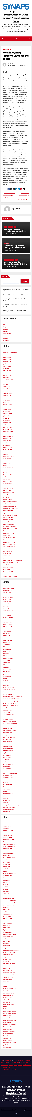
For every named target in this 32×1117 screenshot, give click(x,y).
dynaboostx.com (7, 422)
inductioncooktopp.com (9, 544)
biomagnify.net (6, 811)
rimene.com (6, 981)
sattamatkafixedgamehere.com (11, 526)
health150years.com (8, 869)
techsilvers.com (7, 755)
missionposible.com (8, 1022)
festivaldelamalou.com (9, 844)
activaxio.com (6, 445)
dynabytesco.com (7, 447)
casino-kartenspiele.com (9, 900)
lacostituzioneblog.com (9, 784)
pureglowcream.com (8, 948)
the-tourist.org (6, 889)
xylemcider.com (7, 795)
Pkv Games (5, 49)
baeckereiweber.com (8, 588)
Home (16, 1113)
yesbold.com (6, 608)
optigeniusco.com (7, 397)
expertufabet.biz (7, 638)
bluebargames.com (8, 842)
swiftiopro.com (6, 434)
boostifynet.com (7, 409)
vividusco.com (6, 384)
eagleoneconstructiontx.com (10, 508)
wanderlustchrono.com (9, 476)
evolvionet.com (7, 366)
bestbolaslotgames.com (9, 524)
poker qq (14, 1067)
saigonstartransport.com (9, 963)
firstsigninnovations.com (9, 846)
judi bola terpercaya (18, 1060)
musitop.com (6, 780)
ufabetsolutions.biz (8, 658)
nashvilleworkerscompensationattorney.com (14, 560)
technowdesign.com (8, 719)
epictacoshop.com (7, 970)
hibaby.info (5, 531)
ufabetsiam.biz (6, 642)
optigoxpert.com (7, 416)
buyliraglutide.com (7, 626)
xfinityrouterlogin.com (8, 1027)
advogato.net (6, 891)
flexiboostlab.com (7, 429)
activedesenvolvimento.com (10, 515)
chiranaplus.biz (7, 990)
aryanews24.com (7, 710)
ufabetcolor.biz (6, 651)
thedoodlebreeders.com (9, 748)
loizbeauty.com (7, 916)
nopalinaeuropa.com (8, 809)
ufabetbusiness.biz (8, 647)
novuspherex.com (7, 400)
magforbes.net (6, 880)
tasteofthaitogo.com (8, 954)
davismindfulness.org (8, 569)
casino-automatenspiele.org (10, 902)
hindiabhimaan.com (8, 1036)
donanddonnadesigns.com (10, 506)
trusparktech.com (7, 404)
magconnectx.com (7, 551)
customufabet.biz (7, 669)
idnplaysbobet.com (8, 519)
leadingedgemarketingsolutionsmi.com (13, 696)
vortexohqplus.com (8, 431)
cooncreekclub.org (7, 832)
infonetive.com (6, 968)
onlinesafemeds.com (8, 628)
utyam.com (5, 782)
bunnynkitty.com (7, 957)
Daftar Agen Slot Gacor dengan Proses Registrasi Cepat (16, 18)
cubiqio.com (6, 454)
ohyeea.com (6, 786)
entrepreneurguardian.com (10, 528)
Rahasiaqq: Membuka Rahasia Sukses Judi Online (15, 263)
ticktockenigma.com (8, 483)
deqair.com (5, 753)
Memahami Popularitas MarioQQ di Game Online (14, 247)
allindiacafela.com (7, 1009)
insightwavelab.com (8, 467)
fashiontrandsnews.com (9, 689)
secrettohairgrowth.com (9, 952)
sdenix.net (5, 884)
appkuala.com (6, 943)
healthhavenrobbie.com (9, 504)
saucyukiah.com (7, 823)
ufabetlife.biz (6, 656)
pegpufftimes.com (7, 835)
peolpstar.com (6, 855)
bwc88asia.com (7, 739)
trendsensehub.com (8, 481)
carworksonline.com (8, 860)
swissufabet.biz (7, 644)
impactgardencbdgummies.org (11, 804)
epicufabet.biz (6, 674)
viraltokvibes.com (7, 875)
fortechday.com (7, 573)
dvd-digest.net (6, 986)
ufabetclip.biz (6, 635)
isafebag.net (6, 893)
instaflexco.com (7, 425)
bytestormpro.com (7, 474)
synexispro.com (7, 553)
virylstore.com (6, 864)
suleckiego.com (7, 1047)
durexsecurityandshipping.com (11, 721)
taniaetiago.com (7, 798)
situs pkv (5, 327)
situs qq (3, 1062)
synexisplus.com (7, 368)
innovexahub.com (7, 375)
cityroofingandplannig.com (10, 723)
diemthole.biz (6, 925)
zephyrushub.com (7, 359)
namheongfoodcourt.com (9, 995)
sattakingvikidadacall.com (9, 522)
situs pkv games (24, 1062)
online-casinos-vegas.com (10, 1024)
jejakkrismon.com (7, 923)
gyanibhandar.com (7, 631)
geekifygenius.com (8, 488)
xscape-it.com (6, 712)
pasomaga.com (7, 802)
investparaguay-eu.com (9, 737)
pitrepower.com (7, 1015)
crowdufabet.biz (7, 683)
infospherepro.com (8, 458)
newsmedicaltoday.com (9, 546)
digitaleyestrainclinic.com (9, 1020)
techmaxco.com (7, 440)
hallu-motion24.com (8, 1002)
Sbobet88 (12, 259)
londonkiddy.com (7, 564)
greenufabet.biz (7, 649)
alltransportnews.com (8, 687)
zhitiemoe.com (6, 789)
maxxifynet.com (7, 373)
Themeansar (28, 1110)
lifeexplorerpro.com (8, 470)
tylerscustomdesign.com (9, 857)
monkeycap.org (7, 882)
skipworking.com (7, 914)
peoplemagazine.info (8, 590)
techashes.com (7, 592)
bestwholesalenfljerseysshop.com (12, 701)
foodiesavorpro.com (8, 461)
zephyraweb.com (7, 393)
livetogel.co (6, 497)
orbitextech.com (7, 490)
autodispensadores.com (9, 542)
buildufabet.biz (6, 685)
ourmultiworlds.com (8, 830)
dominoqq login (7, 333)
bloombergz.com (7, 896)
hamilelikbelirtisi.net (8, 436)
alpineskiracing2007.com (9, 1011)
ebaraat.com (6, 613)
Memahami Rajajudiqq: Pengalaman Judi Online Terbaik (14, 231)
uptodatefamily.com (8, 777)
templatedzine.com (8, 762)
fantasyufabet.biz (7, 640)
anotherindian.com (8, 793)
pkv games (27, 1060)
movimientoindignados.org (10, 773)
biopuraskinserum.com (9, 972)
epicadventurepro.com (8, 465)
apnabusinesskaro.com (9, 1045)
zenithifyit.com (6, 388)
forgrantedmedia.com (8, 853)
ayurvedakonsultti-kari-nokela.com (12, 705)
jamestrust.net (6, 909)
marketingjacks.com (8, 1029)
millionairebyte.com (8, 571)
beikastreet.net (6, 826)
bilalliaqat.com (6, 540)
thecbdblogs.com (7, 1040)
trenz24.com (6, 911)
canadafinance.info (8, 977)
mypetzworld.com (7, 732)
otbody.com (6, 907)
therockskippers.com (8, 1004)
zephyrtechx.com (7, 413)
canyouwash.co (7, 595)
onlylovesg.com (7, 513)
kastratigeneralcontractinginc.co (11, 698)
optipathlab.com (7, 361)
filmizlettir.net (6, 828)
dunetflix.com (6, 771)
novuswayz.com (7, 418)
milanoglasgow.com (8, 997)
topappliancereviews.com (9, 1031)
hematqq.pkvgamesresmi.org (8, 1069)
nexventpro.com (7, 411)
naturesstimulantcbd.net (9, 807)
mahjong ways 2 (18, 1065)
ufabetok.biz (6, 678)
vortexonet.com (7, 370)
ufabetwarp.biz (6, 633)
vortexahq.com (6, 386)
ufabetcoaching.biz (8, 567)
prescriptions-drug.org (8, 871)
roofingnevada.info (8, 549)
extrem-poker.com (7, 741)
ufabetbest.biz (6, 665)
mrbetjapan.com (7, 939)
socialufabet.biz (7, 660)
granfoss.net (6, 1006)
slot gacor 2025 (8, 1060)
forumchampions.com (8, 839)
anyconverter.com (7, 918)
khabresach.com (7, 1038)
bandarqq (5, 329)
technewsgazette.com (8, 932)
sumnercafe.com (7, 768)
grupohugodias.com (8, 750)
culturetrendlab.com (8, 479)
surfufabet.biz (6, 662)
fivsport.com (6, 759)
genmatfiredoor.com (8, 499)
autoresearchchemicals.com (10, 1042)
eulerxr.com (6, 485)
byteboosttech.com (8, 617)
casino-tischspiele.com (9, 905)
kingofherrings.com (8, 936)
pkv (4, 324)
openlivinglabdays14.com (9, 703)
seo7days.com (6, 945)
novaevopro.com (7, 402)
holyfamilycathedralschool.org (10, 562)
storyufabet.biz (6, 671)
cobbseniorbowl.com (8, 716)
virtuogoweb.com (7, 622)
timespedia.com (7, 920)
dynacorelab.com (7, 377)
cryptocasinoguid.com (8, 694)
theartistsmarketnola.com (9, 988)
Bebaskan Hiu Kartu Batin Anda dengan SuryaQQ (9, 195)
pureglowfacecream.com (9, 934)
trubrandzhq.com (7, 406)
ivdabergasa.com (7, 726)
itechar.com (6, 606)
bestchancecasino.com (9, 537)
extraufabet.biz (6, 653)
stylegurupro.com (7, 449)
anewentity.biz (6, 941)
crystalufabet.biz (7, 676)
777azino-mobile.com (8, 714)
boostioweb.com (7, 357)
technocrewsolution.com (9, 873)
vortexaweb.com (7, 395)
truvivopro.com (6, 382)
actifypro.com (6, 420)
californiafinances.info (8, 975)
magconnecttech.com (8, 492)
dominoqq (5, 331)
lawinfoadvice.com (8, 764)
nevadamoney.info (7, 979)
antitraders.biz (6, 707)
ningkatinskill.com (7, 757)
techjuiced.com (7, 615)
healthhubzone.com (8, 610)
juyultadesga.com (7, 728)
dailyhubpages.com (8, 517)
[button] (29, 38)
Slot (10, 49)
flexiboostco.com (7, 355)
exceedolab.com (7, 443)
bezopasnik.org (7, 959)
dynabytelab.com (7, 364)
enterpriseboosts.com (8, 898)
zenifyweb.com (7, 494)
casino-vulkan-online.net (9, 1013)
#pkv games (21, 65)
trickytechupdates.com (8, 1033)
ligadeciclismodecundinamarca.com (12, 558)
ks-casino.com (6, 744)
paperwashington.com (8, 533)
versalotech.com (7, 438)
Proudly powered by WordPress (8, 1110)
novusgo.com (6, 472)
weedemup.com (7, 535)
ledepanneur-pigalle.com (9, 984)
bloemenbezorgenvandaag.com (11, 950)
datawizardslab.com (8, 452)
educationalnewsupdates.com (10, 352)
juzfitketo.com (6, 800)
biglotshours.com (7, 624)
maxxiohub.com (7, 391)
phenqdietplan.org (7, 766)
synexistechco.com (8, 379)
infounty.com (6, 735)
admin (11, 63)
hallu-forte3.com (7, 999)
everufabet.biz (6, 680)
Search (4, 276)
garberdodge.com (7, 848)
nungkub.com (6, 791)
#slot (26, 65)
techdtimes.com (7, 599)
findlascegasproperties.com (10, 501)
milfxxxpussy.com (7, 775)
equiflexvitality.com (8, 510)
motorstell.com (6, 866)
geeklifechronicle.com (8, 456)
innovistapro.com (7, 427)
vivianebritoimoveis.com (9, 878)
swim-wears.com (7, 851)
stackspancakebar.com (9, 993)
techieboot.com (7, 601)
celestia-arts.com (7, 837)
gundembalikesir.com (8, 604)
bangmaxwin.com (7, 966)
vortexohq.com (6, 463)
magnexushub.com (8, 619)
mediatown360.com (8, 1018)
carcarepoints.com (7, 746)
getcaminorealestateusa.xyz (10, 576)
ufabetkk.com (6, 927)
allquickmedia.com (8, 930)
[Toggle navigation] (16, 39)
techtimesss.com (7, 862)
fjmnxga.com (6, 961)
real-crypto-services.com (9, 730)
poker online (6, 340)
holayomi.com (6, 555)
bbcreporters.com (7, 692)
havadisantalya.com (8, 597)
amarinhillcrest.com (8, 887)
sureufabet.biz (6, 667)
